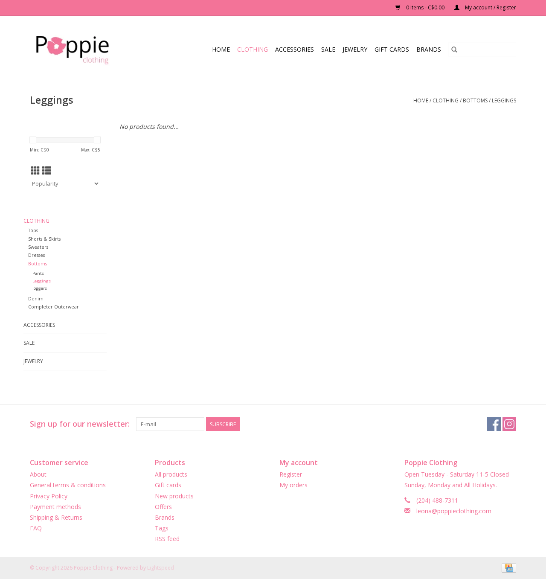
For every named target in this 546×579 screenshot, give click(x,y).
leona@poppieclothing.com (453, 511)
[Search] (454, 49)
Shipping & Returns (56, 517)
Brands (428, 49)
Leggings (504, 100)
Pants (38, 273)
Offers (163, 507)
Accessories (294, 49)
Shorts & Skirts (44, 239)
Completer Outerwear (53, 306)
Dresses (36, 255)
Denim (36, 298)
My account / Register (490, 7)
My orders (293, 485)
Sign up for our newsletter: (80, 423)
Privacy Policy (48, 496)
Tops (33, 230)
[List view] (46, 171)
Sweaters (38, 247)
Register (290, 474)
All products (171, 474)
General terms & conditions (68, 485)
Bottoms (475, 100)
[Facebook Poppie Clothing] (494, 424)
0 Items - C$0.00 (425, 7)
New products (174, 496)
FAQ (36, 528)
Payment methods (55, 507)
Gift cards (392, 49)
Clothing (252, 49)
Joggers (39, 288)
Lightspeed (160, 567)
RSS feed (167, 539)
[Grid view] (35, 171)
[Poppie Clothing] (81, 49)
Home (221, 49)
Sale (328, 49)
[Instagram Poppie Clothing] (509, 424)
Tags (161, 528)
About (38, 474)
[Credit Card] (507, 567)
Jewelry (355, 49)
